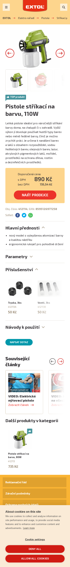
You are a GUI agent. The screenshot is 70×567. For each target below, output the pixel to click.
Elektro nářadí (26, 17)
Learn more (29, 528)
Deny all (35, 549)
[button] (9, 53)
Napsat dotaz (19, 342)
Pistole (45, 17)
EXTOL (7, 17)
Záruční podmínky (17, 493)
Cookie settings (35, 539)
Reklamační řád (16, 482)
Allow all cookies (35, 558)
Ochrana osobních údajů (21, 504)
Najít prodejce (35, 195)
